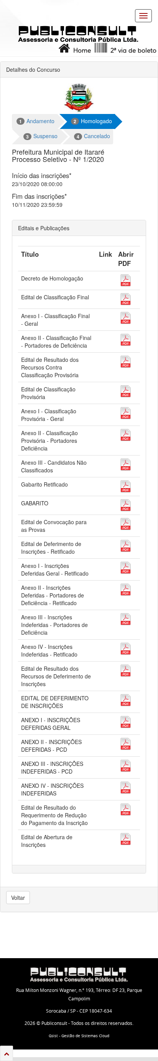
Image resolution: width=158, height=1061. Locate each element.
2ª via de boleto (131, 50)
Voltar (18, 897)
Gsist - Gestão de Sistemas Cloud (79, 1035)
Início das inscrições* (42, 175)
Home (80, 50)
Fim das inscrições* (39, 196)
